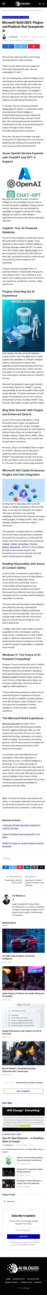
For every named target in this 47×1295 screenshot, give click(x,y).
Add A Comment (23, 1091)
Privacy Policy (22, 1245)
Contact (38, 1282)
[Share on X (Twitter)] (21, 46)
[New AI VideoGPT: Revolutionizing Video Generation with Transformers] (23, 1053)
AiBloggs (26, 1288)
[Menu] (3, 3)
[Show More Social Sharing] (42, 46)
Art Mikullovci (13, 37)
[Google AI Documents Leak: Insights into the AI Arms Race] (23, 1016)
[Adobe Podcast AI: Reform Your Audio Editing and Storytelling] (23, 978)
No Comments (17, 40)
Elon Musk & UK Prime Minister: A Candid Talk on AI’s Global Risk (29, 1182)
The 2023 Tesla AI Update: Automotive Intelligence (18, 957)
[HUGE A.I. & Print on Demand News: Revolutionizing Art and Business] (8, 1160)
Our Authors (33, 1279)
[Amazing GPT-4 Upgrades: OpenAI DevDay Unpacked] (8, 1172)
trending (6, 858)
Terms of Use (26, 1282)
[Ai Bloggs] (23, 3)
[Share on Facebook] (8, 46)
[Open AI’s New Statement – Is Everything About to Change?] (23, 1119)
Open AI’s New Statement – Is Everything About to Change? (23, 1139)
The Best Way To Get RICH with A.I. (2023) (13, 881)
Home (4, 10)
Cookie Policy (19, 1279)
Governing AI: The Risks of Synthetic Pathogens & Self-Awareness (34, 882)
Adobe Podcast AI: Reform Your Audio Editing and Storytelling (23, 995)
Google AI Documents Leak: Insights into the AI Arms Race (21, 1032)
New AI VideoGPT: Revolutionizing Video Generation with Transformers (19, 1070)
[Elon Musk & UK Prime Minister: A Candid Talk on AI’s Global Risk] (8, 1183)
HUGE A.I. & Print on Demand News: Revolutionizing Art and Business (30, 1159)
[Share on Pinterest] (34, 46)
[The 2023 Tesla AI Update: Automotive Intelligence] (23, 941)
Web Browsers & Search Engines (15, 17)
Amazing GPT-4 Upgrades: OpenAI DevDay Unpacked (30, 1170)
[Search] (39, 3)
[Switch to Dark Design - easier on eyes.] (43, 4)
